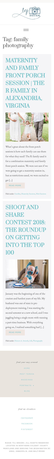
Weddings (27, 380)
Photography (38, 340)
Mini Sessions (41, 193)
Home (27, 368)
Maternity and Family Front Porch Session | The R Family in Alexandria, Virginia (25, 83)
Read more (17, 184)
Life (30, 340)
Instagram (27, 418)
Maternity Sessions (28, 193)
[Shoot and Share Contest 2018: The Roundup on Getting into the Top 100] (27, 273)
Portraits (26, 385)
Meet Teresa (27, 374)
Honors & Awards (22, 340)
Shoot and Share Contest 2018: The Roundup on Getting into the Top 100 (26, 230)
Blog (27, 391)
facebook (27, 423)
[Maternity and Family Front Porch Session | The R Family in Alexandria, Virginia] (27, 127)
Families (17, 193)
